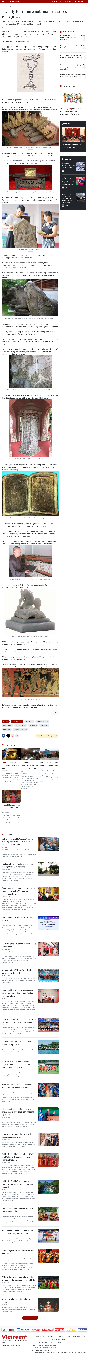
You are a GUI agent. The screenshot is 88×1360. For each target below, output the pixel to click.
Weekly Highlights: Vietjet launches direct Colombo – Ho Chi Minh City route (68, 181)
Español (71, 1)
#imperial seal (44, 725)
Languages (68, 1336)
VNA (74, 1336)
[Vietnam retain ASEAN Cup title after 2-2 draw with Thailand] (48, 975)
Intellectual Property (38, 1336)
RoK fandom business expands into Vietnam (17, 918)
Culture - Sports (8, 7)
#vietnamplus (6, 729)
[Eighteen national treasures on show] (11, 754)
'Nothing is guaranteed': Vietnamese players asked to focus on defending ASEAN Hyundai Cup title (17, 1064)
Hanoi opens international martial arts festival (72, 47)
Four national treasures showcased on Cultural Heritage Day (29, 766)
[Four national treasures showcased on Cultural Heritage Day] (30, 754)
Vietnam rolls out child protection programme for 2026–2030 (71, 111)
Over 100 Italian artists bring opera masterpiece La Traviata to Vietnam (71, 56)
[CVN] (21, 1330)
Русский (80, 1)
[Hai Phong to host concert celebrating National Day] (48, 1256)
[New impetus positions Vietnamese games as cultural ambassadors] (48, 1090)
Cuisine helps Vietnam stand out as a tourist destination (17, 1209)
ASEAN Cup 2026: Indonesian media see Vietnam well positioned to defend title (19, 1278)
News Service (81, 1336)
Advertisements (56, 1339)
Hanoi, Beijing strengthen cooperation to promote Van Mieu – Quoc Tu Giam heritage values (18, 993)
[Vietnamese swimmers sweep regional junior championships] (48, 1047)
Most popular (69, 32)
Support (61, 1336)
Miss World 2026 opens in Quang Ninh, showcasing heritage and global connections (72, 67)
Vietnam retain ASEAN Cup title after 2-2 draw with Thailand (19, 971)
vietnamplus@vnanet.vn (42, 1350)
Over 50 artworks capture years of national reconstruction (16, 1135)
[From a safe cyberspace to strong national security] (80, 166)
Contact (64, 1339)
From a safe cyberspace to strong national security (68, 166)
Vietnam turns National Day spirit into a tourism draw (19, 945)
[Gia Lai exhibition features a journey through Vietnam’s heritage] (48, 869)
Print (12, 736)
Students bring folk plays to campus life (11, 807)
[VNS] (8, 1330)
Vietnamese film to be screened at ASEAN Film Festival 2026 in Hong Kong (73, 76)
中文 (76, 1)
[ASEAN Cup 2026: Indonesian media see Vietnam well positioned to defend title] (48, 1282)
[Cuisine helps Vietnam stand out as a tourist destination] (48, 1214)
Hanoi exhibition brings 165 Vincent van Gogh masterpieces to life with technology (72, 37)
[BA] (45, 1330)
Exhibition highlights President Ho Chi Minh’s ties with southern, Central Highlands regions (18, 1157)
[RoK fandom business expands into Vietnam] (48, 923)
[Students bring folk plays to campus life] (11, 796)
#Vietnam (5, 721)
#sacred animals (7, 725)
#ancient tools (29, 721)
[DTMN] (32, 1330)
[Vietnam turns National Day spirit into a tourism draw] (48, 949)
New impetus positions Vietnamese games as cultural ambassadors (17, 1086)
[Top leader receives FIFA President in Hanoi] (73, 134)
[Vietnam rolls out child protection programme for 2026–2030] (73, 97)
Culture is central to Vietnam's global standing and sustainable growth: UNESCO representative (17, 841)
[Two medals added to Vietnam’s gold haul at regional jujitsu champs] (48, 1236)
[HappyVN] (56, 1330)
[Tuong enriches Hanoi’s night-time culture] (48, 1305)
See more (8, 835)
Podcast (68, 159)
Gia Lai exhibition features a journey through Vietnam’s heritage (17, 865)
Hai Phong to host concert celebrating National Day (18, 1252)
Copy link (17, 736)
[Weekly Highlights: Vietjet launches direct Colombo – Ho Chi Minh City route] (80, 181)
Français (66, 1)
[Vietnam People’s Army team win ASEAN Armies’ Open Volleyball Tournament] (48, 1025)
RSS (56, 1336)
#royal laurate (33, 725)
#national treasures (17, 721)
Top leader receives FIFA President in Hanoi (72, 146)
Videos (67, 124)
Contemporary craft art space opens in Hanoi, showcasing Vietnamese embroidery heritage (18, 891)
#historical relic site (21, 725)
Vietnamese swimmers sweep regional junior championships (18, 1043)
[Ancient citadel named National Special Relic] (49, 754)
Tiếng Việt (54, 1)
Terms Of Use (49, 1336)
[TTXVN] (68, 1330)
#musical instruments (42, 721)
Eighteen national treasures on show (10, 765)
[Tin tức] (83, 1330)
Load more (30, 1318)
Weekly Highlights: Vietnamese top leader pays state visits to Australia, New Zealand (67, 198)
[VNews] (75, 1330)
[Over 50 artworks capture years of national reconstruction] (48, 1139)
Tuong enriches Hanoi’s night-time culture (17, 1300)
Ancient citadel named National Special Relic (49, 764)
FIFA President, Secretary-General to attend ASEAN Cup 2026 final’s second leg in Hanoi (18, 1112)
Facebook (4, 736)
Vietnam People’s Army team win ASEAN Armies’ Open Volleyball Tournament (19, 1020)
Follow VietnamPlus (42, 736)
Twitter (8, 736)
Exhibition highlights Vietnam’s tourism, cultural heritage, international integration (19, 1184)
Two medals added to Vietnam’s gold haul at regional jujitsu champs (17, 1232)
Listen (67, 171)
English (60, 1)
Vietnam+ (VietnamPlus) (15, 1)
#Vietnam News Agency (20, 729)
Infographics (69, 86)
